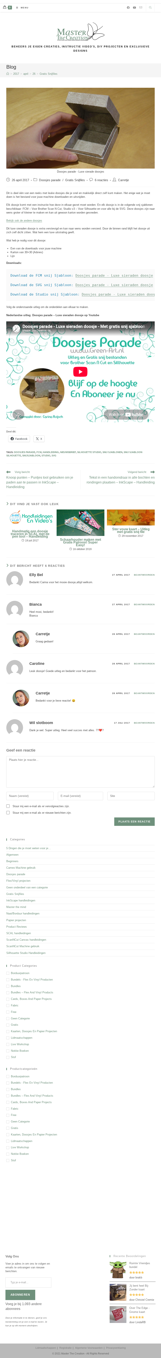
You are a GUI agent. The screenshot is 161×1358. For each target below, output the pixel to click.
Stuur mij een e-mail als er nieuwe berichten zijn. (42, 812)
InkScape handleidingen (20, 900)
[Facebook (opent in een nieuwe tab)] (128, 7)
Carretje (123, 180)
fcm (39, 452)
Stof (13, 1057)
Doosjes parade (50, 180)
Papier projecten (16, 920)
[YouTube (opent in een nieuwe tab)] (134, 7)
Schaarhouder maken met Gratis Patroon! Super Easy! (80, 542)
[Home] (7, 73)
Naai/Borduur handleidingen (22, 913)
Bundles (16, 986)
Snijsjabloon (31, 455)
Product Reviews (16, 926)
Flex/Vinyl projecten (18, 880)
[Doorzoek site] (150, 8)
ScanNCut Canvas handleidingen (26, 939)
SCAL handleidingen (18, 933)
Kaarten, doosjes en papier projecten (34, 1031)
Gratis (14, 1024)
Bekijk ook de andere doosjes (24, 220)
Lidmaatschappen (21, 1037)
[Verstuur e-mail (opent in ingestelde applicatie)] (141, 7)
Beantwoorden (144, 575)
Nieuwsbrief (68, 452)
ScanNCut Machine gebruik (22, 946)
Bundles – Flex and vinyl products (32, 992)
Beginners (12, 861)
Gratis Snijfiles (48, 73)
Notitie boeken (20, 1050)
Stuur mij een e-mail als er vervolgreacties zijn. (41, 806)
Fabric (14, 1005)
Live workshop (20, 1044)
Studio (46, 455)
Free (13, 1012)
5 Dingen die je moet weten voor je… (28, 848)
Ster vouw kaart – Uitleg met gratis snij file (131, 530)
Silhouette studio (89, 452)
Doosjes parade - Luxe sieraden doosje (114, 276)
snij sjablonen (112, 452)
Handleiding (51, 452)
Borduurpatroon (20, 973)
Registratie (65, 1347)
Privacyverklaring (116, 1347)
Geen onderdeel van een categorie (27, 887)
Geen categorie (20, 1018)
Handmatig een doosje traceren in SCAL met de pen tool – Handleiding (30, 534)
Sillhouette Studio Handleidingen (25, 953)
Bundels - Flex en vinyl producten (32, 979)
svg (54, 455)
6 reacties (101, 180)
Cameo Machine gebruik (21, 867)
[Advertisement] (80, 1200)
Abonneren (20, 1294)
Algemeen (12, 854)
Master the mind (16, 907)
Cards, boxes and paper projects (31, 998)
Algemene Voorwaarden (89, 1347)
